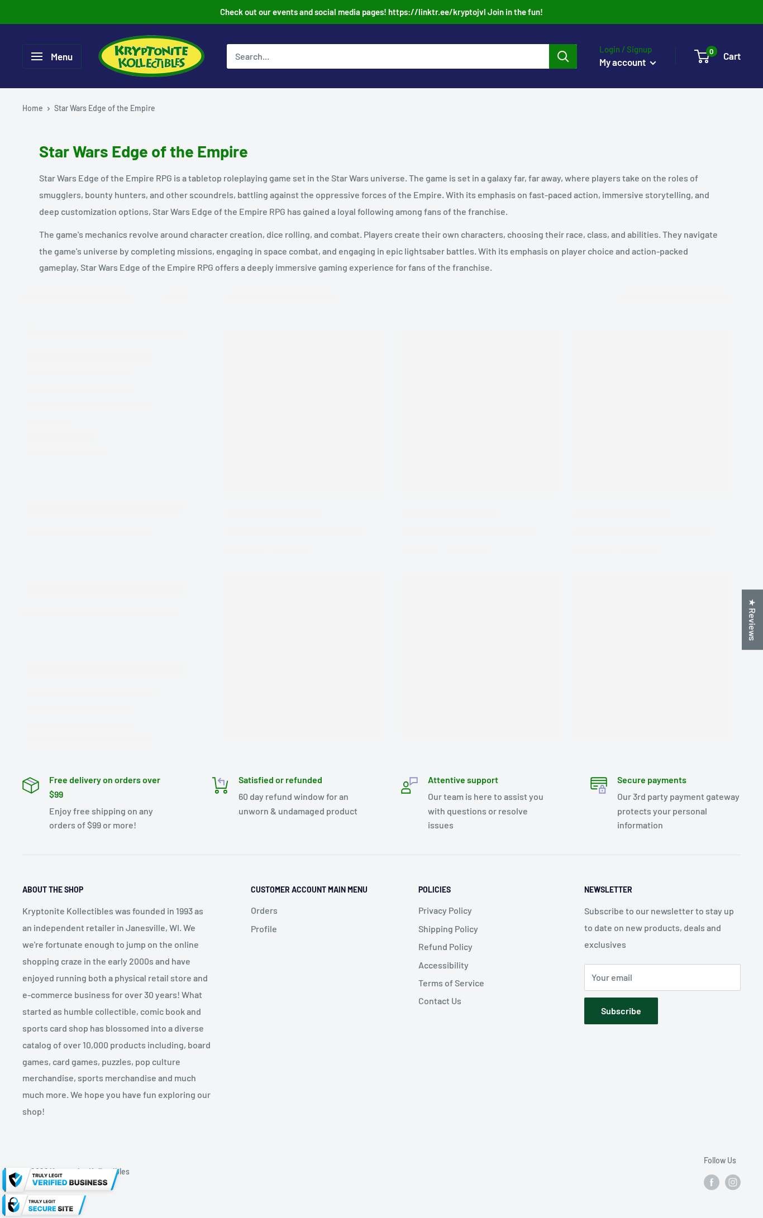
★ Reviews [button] (752, 619)
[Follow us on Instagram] (733, 1182)
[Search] (563, 56)
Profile (264, 928)
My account (623, 62)
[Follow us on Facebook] (711, 1182)
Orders (264, 910)
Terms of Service (451, 982)
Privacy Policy (445, 910)
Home (32, 108)
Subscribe (621, 1010)
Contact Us (439, 1000)
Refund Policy (445, 946)
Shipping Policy (448, 928)
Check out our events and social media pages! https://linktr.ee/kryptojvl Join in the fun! (381, 12)
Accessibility (443, 965)
